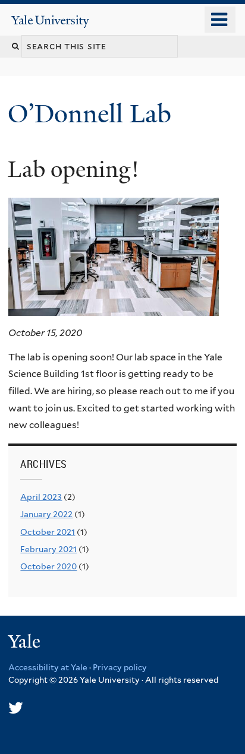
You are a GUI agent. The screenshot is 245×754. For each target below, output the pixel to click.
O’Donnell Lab (93, 113)
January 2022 (46, 514)
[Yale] (25, 643)
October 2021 (47, 532)
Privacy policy (120, 667)
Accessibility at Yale (47, 667)
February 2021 (48, 549)
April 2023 (41, 497)
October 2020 (48, 566)
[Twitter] (15, 708)
